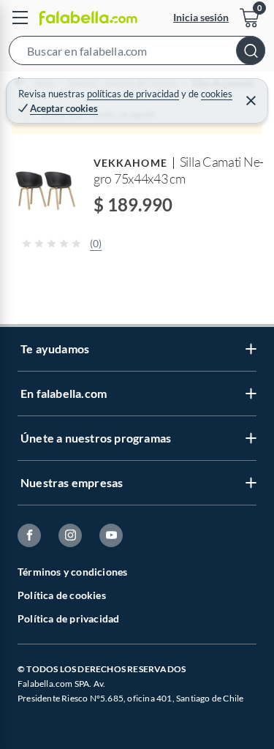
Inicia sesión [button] (201, 17)
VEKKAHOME (130, 163)
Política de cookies (62, 595)
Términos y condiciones (72, 571)
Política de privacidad (68, 618)
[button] (137, 53)
